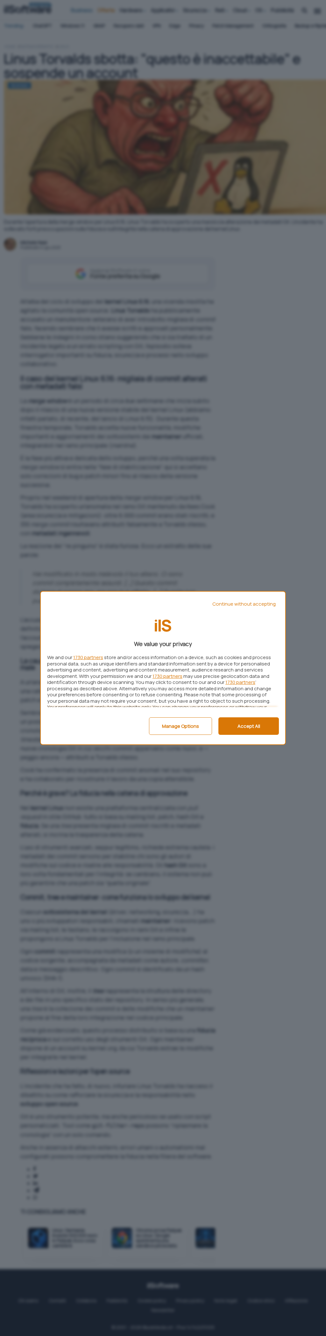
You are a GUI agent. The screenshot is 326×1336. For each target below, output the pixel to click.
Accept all (248, 726)
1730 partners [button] (88, 657)
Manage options (180, 726)
